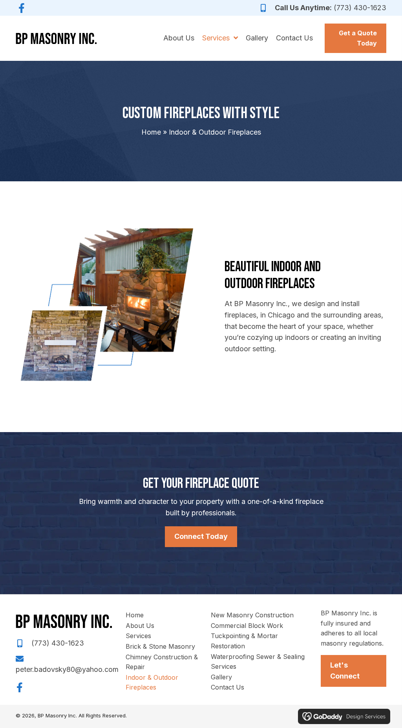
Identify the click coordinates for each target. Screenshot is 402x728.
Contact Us (227, 687)
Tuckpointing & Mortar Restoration (244, 641)
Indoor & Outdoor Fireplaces (152, 682)
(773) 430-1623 (360, 8)
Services (138, 636)
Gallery (221, 677)
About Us (140, 625)
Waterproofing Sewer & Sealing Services (258, 662)
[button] (21, 8)
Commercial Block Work (247, 625)
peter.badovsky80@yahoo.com (67, 669)
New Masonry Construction (252, 615)
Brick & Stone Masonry (160, 646)
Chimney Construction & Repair (162, 662)
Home (151, 132)
